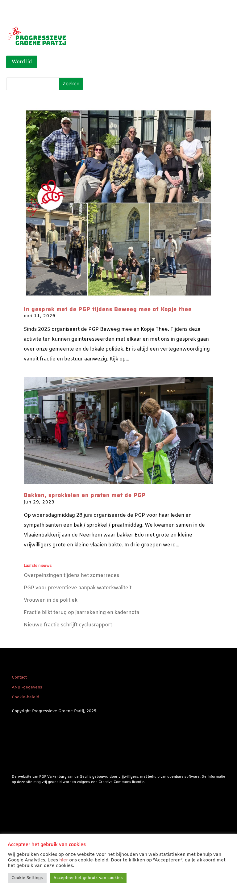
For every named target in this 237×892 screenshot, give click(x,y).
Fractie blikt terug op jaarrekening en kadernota (81, 612)
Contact (19, 677)
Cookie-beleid (25, 697)
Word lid (22, 62)
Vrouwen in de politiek (50, 600)
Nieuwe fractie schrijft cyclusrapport (68, 625)
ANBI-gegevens (27, 687)
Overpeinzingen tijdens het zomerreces (71, 575)
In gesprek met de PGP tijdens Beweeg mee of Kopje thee (108, 309)
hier (63, 860)
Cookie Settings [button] (27, 878)
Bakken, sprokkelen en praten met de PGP (85, 495)
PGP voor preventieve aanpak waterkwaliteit (77, 588)
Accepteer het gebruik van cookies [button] (88, 878)
